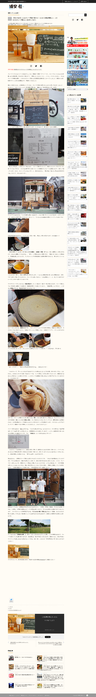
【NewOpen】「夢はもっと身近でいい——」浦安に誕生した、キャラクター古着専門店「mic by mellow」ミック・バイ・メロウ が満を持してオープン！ (77, 155)
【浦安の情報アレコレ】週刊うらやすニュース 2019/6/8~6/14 (19, 643)
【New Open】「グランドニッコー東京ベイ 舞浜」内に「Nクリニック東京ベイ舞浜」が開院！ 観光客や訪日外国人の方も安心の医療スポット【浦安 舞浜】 (77, 165)
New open (11, 610)
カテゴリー (69, 87)
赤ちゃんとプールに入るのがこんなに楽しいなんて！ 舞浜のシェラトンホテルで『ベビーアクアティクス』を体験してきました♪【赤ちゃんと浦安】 (50, 643)
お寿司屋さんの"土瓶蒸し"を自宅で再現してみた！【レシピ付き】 (74, 182)
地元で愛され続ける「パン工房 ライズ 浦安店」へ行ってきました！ (74, 100)
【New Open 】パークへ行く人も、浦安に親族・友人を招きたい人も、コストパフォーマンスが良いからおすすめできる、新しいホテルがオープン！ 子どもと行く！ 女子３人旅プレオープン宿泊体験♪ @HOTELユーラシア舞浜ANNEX (50, 677)
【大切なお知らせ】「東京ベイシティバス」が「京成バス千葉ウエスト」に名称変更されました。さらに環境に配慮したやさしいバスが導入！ (77, 262)
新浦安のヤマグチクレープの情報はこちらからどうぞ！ (28, 69)
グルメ (10, 608)
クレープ (19, 610)
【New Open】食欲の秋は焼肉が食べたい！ (25, 674)
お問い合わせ (84, 1)
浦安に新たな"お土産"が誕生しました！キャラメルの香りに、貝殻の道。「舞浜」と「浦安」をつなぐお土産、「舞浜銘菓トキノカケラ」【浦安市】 (77, 109)
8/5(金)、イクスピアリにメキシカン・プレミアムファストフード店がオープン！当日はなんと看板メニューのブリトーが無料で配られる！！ (22, 668)
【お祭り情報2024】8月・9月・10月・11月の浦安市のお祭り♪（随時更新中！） (74, 189)
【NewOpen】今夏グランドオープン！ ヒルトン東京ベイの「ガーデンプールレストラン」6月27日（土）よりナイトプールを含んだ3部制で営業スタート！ (77, 144)
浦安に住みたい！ (81, 695)
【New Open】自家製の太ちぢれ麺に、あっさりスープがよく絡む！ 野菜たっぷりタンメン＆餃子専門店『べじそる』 (53, 686)
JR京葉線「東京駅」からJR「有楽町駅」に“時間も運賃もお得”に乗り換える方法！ (74, 174)
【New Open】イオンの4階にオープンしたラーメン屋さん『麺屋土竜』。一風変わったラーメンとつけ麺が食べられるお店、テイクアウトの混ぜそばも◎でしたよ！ (50, 668)
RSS (87, 695)
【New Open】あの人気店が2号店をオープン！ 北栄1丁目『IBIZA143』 (24, 685)
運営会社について (24, 695)
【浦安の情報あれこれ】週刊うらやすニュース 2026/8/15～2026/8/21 (74, 135)
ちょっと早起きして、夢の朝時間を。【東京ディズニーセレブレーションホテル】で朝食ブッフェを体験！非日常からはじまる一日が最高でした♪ (77, 120)
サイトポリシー (40, 695)
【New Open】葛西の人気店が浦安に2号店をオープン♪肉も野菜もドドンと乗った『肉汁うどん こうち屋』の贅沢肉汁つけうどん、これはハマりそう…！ (50, 659)
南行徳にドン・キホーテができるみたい (24, 657)
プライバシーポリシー (32, 695)
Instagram (42, 559)
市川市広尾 (15, 610)
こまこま (11, 606)
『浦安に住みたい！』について (71, 1)
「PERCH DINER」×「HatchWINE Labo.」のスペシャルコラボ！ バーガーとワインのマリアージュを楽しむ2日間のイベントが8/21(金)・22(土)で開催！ (77, 273)
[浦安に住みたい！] (23, 6)
